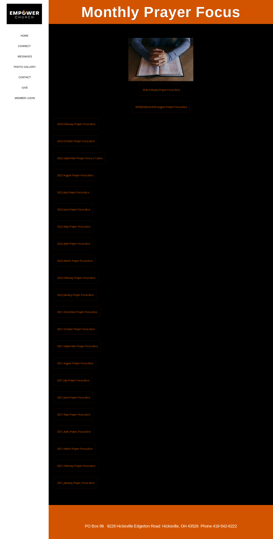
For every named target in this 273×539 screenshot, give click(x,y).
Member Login (25, 98)
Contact (25, 77)
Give (25, 87)
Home (24, 35)
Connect (25, 46)
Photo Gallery (25, 66)
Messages (25, 56)
